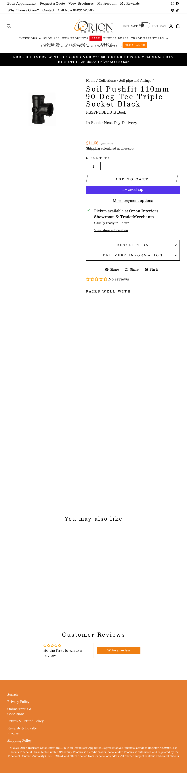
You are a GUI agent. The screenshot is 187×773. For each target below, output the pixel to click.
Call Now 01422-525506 (76, 10)
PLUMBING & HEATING (50, 45)
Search (12, 694)
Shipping (93, 148)
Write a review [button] (118, 650)
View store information (111, 230)
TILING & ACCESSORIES (105, 45)
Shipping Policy (19, 740)
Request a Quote (52, 3)
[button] (97, 279)
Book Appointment (21, 3)
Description (133, 245)
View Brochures (81, 3)
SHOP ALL (51, 38)
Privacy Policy (18, 701)
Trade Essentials (148, 38)
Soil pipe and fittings (135, 80)
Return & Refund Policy (25, 720)
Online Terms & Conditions (19, 711)
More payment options (133, 200)
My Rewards (130, 3)
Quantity (98, 158)
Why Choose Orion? (23, 10)
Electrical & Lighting (76, 45)
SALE (96, 38)
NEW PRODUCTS (75, 38)
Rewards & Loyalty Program (22, 731)
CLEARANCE (135, 45)
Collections (107, 80)
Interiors (29, 38)
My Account (107, 3)
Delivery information (133, 255)
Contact (48, 10)
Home (90, 80)
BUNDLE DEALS (116, 38)
